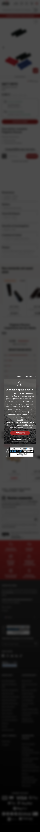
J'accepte (21, 433)
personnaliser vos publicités (20, 425)
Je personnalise (20, 439)
